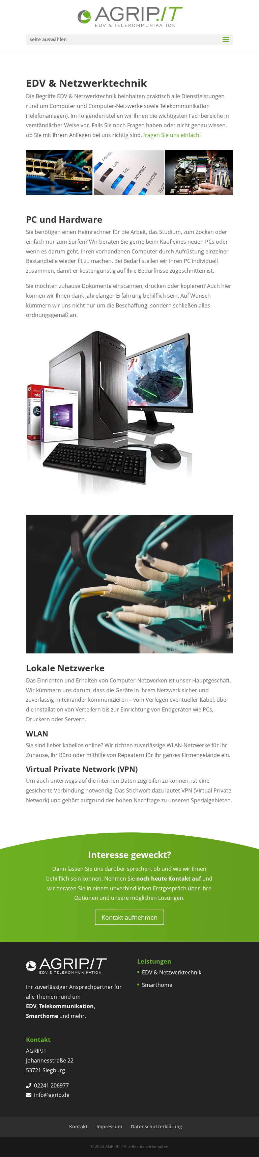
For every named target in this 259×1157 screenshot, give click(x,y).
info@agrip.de (51, 1095)
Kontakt (78, 1126)
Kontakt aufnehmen (129, 917)
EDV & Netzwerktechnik (171, 972)
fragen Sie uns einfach (171, 135)
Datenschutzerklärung (156, 1126)
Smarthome (157, 985)
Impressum (109, 1126)
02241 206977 (51, 1085)
